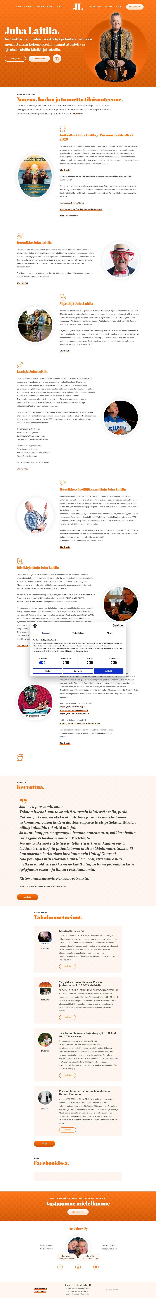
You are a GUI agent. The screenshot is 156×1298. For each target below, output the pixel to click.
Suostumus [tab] (46, 633)
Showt (27, 7)
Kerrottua (95, 7)
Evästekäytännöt (40, 1291)
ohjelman (78, 113)
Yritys (119, 7)
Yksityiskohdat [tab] (78, 633)
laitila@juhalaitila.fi (109, 1249)
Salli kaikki (108, 671)
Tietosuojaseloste (40, 1288)
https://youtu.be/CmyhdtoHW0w (74, 714)
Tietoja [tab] (109, 633)
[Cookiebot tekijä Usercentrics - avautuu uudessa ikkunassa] (114, 626)
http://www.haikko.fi (69, 215)
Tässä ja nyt (15, 59)
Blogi (44, 1144)
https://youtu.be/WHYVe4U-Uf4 (74, 710)
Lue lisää (27, 897)
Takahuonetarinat (43, 7)
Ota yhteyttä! (78, 1212)
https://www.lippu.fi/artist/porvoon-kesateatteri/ (81, 209)
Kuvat (60, 7)
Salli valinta (78, 671)
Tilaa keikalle (39, 59)
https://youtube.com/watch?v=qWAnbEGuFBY (80, 723)
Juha (18, 7)
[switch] (66, 662)
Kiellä (47, 671)
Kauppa (108, 7)
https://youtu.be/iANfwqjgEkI (73, 707)
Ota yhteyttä (134, 7)
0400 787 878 (109, 1245)
